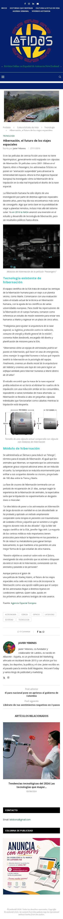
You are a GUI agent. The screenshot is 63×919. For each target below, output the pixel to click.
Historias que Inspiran (21, 8)
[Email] (38, 3)
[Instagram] (29, 3)
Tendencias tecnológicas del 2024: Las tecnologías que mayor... (31, 785)
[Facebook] (25, 3)
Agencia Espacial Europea (24, 603)
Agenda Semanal (21, 11)
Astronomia (10, 614)
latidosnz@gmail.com (20, 819)
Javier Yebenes (19, 148)
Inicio (4, 8)
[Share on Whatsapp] (43, 631)
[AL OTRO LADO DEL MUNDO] (31, 106)
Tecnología (49, 127)
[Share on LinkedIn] (40, 631)
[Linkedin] (33, 3)
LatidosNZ (49, 614)
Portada (7, 127)
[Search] (59, 76)
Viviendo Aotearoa (41, 11)
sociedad (9, 619)
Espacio (36, 614)
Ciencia (24, 614)
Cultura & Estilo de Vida (48, 8)
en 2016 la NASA (20, 212)
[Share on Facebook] (37, 631)
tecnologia (24, 619)
